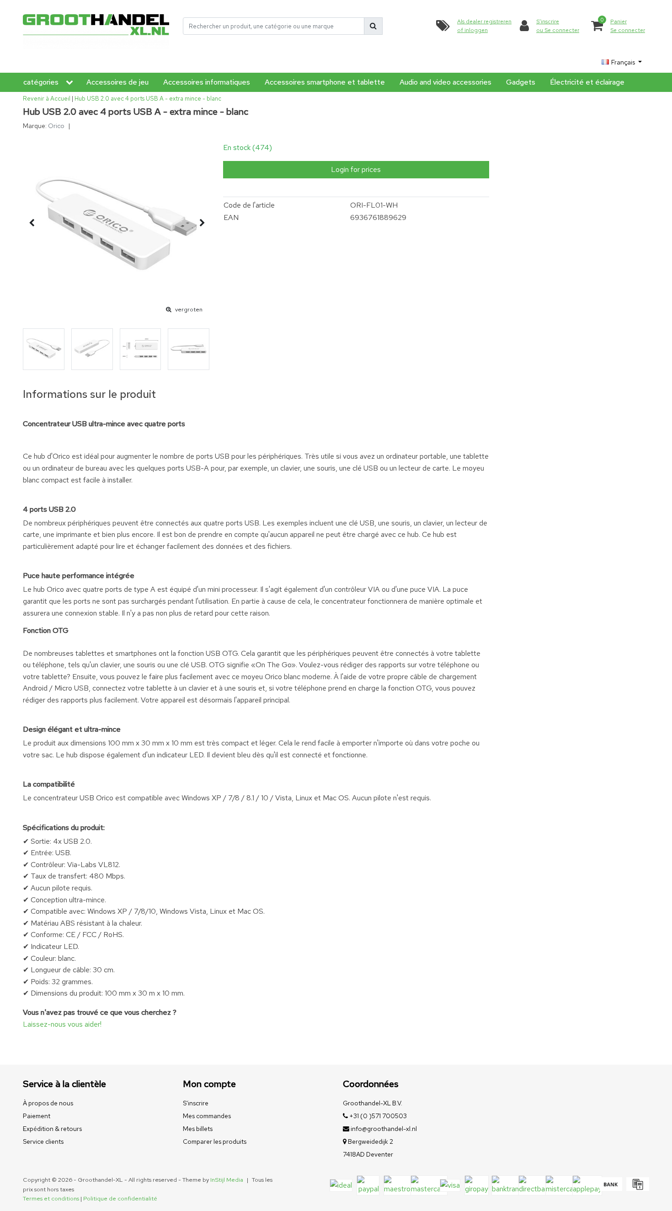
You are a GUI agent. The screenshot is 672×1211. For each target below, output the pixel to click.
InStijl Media (226, 1180)
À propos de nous (48, 1103)
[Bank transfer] (610, 1188)
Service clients (43, 1141)
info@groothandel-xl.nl (384, 1129)
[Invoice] (636, 1188)
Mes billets (198, 1129)
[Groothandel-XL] (96, 26)
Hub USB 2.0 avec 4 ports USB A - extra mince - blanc (148, 98)
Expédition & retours (52, 1129)
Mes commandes (207, 1116)
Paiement (36, 1116)
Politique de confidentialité (120, 1198)
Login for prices (356, 169)
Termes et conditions (51, 1198)
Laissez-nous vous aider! (62, 1024)
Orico (56, 126)
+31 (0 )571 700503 (377, 1116)
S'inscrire (195, 1103)
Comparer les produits (214, 1141)
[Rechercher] (373, 26)
